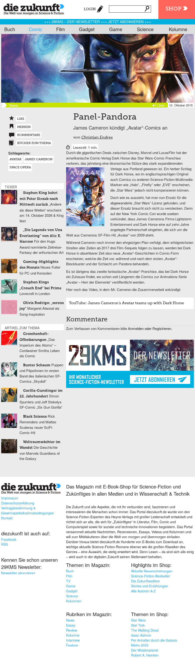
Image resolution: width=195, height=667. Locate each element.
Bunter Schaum (36, 365)
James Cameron (39, 159)
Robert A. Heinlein (144, 655)
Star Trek (138, 625)
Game (115, 29)
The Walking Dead (145, 630)
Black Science (35, 416)
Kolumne (178, 29)
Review (71, 630)
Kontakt (7, 518)
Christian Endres (97, 138)
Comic (35, 29)
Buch (9, 29)
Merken (24, 127)
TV (68, 581)
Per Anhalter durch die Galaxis (154, 640)
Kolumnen (73, 601)
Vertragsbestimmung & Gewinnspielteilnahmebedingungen (27, 510)
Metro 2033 (139, 645)
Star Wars (138, 620)
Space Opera (20, 167)
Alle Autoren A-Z (143, 591)
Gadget (87, 29)
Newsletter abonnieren (18, 572)
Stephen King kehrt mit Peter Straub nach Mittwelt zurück (39, 198)
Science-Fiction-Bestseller (150, 576)
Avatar (15, 159)
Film (60, 29)
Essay (70, 625)
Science (145, 29)
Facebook (8, 539)
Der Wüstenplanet (144, 650)
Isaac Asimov (141, 635)
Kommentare (28, 135)
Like (20, 119)
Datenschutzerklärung (17, 503)
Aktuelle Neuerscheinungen (151, 571)
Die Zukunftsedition (145, 581)
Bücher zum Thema (34, 143)
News (70, 620)
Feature (72, 645)
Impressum (9, 498)
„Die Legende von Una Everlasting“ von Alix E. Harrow (41, 235)
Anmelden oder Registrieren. (150, 328)
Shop (173, 9)
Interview (73, 640)
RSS (4, 544)
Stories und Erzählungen (149, 586)
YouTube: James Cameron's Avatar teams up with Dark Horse (126, 303)
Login (90, 9)
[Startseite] (32, 8)
